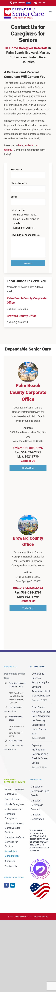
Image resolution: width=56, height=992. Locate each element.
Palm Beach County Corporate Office (28, 392)
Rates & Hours (12, 799)
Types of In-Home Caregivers (14, 791)
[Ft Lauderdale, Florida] (28, 515)
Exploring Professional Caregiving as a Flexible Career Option (40, 754)
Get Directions (10, 711)
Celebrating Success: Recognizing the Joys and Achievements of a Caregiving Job (41, 684)
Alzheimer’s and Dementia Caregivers (13, 814)
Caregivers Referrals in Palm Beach (40, 791)
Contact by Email (16, 745)
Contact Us (28, 460)
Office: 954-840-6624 (28, 588)
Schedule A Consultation (12, 853)
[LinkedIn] (12, 885)
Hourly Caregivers (14, 804)
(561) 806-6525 (15, 707)
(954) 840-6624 (15, 741)
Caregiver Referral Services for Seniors (14, 842)
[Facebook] (6, 885)
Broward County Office (21, 316)
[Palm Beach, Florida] (28, 362)
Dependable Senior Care (22, 917)
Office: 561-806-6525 (28, 448)
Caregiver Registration (37, 816)
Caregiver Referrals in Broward (37, 805)
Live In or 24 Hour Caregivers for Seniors (14, 828)
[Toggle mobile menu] (50, 12)
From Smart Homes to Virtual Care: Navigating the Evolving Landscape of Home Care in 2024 (41, 720)
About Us (10, 861)
